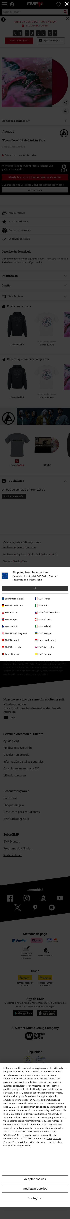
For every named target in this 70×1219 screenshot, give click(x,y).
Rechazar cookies (35, 1188)
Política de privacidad (20, 1145)
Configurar (35, 1198)
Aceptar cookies (35, 1179)
